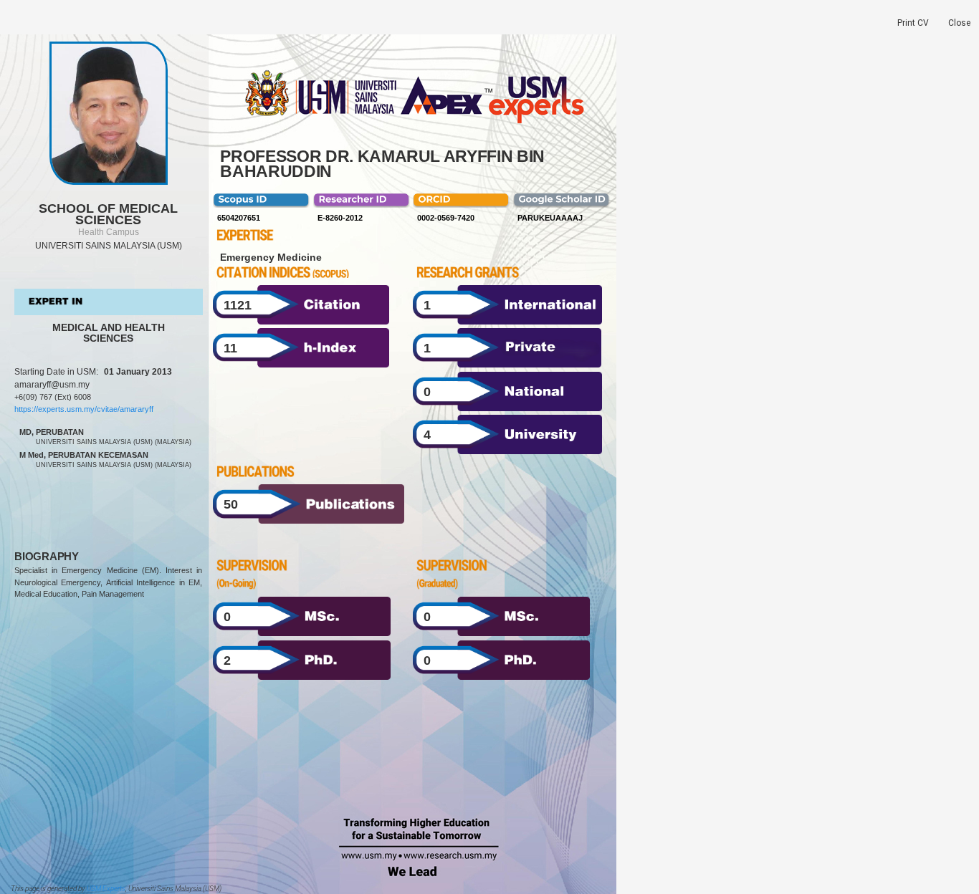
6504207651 (238, 217)
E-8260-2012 (340, 217)
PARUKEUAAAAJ (550, 217)
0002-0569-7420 (445, 217)
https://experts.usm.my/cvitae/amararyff (83, 409)
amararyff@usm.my (52, 385)
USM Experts (106, 889)
